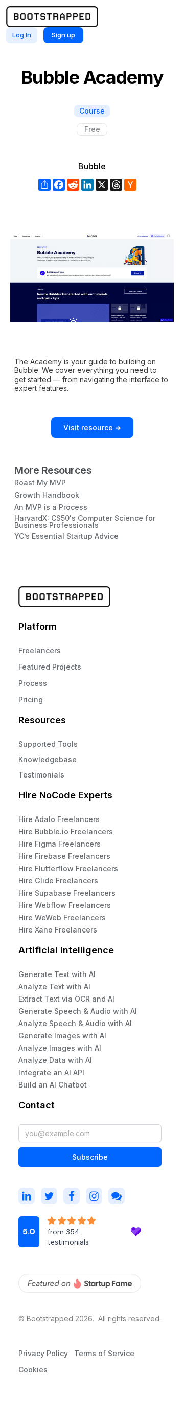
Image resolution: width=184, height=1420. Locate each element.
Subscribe (90, 1156)
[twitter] (49, 1196)
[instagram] (26, 1196)
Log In (21, 35)
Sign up (63, 35)
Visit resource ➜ (92, 427)
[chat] (116, 1196)
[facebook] (71, 1196)
